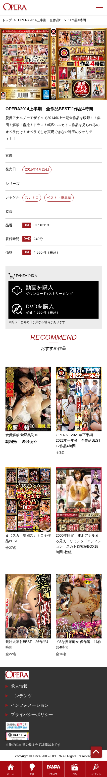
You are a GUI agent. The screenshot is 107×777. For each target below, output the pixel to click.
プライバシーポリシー (32, 714)
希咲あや (29, 442)
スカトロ (32, 198)
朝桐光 (11, 442)
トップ (7, 20)
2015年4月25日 (37, 169)
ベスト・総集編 (59, 198)
